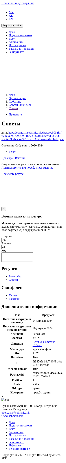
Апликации (16, 42)
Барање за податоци (21, 48)
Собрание (15, 101)
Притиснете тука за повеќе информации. (27, 167)
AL (11, 15)
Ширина (6, 236)
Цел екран (8, 158)
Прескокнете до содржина (17, 3)
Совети (13, 108)
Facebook (14, 298)
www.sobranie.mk (12, 415)
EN (11, 18)
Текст (12, 151)
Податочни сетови (20, 35)
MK (11, 12)
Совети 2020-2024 (20, 104)
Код (3, 250)
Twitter (13, 295)
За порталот (16, 51)
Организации (17, 98)
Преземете (15, 114)
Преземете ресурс (12, 173)
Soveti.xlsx (15, 276)
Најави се (15, 445)
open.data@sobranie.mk (15, 412)
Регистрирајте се (19, 448)
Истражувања (17, 45)
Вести (12, 38)
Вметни (20, 158)
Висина (6, 243)
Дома (12, 32)
